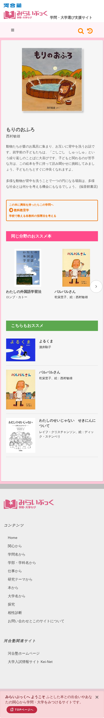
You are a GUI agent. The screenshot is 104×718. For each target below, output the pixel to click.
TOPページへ (24, 709)
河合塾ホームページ (24, 653)
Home (12, 538)
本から (13, 588)
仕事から (15, 571)
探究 (11, 604)
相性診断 (15, 613)
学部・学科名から (22, 563)
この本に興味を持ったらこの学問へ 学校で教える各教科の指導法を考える (32, 210)
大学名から (16, 596)
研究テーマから (20, 579)
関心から (15, 546)
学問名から (16, 554)
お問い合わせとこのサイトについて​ (36, 621)
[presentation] (96, 286)
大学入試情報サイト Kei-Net (30, 662)
